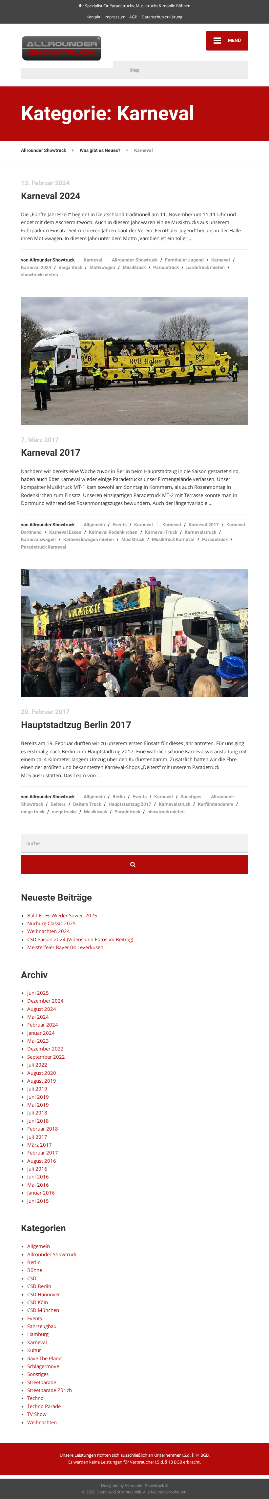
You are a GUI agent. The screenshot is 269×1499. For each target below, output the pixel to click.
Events (120, 524)
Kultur (34, 1350)
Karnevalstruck (200, 532)
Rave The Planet (45, 1358)
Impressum (115, 17)
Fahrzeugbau (41, 1326)
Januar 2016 (41, 1192)
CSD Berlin (39, 1286)
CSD (31, 1278)
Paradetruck (166, 267)
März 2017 (39, 1144)
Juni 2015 (38, 1200)
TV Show (37, 1414)
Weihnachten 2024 (48, 931)
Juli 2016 (37, 1168)
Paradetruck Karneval (43, 547)
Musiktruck (134, 267)
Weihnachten (42, 1422)
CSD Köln (37, 1302)
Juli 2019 (37, 1088)
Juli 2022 (37, 1064)
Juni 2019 (38, 1096)
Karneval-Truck (161, 532)
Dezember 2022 (45, 1048)
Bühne (34, 1270)
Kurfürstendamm (215, 804)
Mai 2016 (38, 1184)
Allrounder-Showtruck (134, 259)
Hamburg (38, 1334)
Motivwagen (102, 267)
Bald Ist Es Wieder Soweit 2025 (62, 915)
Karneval (93, 259)
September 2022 (46, 1056)
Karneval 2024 (50, 196)
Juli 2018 (37, 1112)
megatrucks (64, 811)
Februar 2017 (42, 1152)
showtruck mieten (39, 274)
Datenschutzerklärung (162, 17)
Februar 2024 (42, 1024)
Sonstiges (190, 796)
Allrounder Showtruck (52, 1254)
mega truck (70, 267)
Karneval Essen (65, 532)
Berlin (119, 796)
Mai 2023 (38, 1040)
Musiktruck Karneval (173, 539)
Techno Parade (44, 1406)
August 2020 (41, 1073)
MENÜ (234, 40)
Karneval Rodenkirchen (113, 532)
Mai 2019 (38, 1104)
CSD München (43, 1310)
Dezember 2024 (45, 1000)
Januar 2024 (41, 1033)
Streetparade (41, 1382)
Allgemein (94, 524)
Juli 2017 (37, 1137)
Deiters (58, 804)
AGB (133, 17)
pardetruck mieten (205, 267)
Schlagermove (43, 1366)
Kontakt (93, 17)
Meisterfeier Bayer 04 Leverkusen (65, 947)
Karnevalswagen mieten (88, 539)
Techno (35, 1398)
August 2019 (41, 1080)
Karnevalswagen (38, 539)
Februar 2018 (42, 1128)
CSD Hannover (43, 1294)
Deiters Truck (87, 804)
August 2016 (41, 1160)
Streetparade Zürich (49, 1390)
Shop (134, 70)
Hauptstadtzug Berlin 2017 (76, 724)
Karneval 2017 (50, 452)
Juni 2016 (38, 1176)
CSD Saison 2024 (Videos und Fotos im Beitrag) (80, 939)
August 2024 (41, 1009)
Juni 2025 (38, 992)
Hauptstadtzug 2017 (130, 804)
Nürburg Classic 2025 (51, 923)
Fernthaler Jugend (184, 259)
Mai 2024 (38, 1016)
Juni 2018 (38, 1120)
